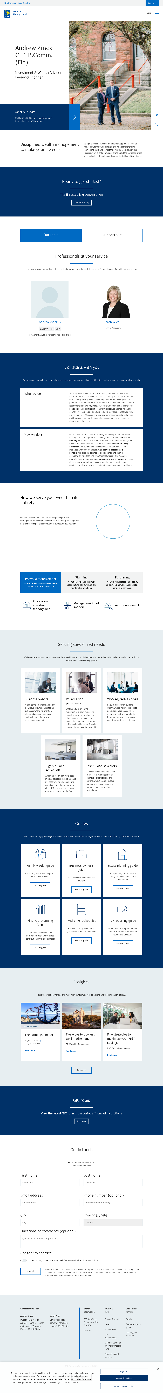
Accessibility (110, 1361)
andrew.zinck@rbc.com (30, 1358)
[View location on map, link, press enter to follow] (81, 1299)
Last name (92, 1176)
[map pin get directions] (81, 1296)
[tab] (40, 582)
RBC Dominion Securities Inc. (17, 3)
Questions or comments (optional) (48, 1231)
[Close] (158, 1368)
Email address (31, 1195)
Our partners (112, 235)
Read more (30, 1050)
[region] (81, 1299)
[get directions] (81, 1296)
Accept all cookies (124, 1377)
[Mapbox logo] (26, 1312)
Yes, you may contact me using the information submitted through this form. (65, 1260)
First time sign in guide (133, 1358)
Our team (51, 235)
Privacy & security (113, 1351)
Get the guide (40, 886)
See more (81, 1070)
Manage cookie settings (124, 1385)
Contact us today (81, 203)
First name (28, 1176)
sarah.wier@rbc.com (59, 1355)
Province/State (95, 1215)
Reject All (124, 1371)
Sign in (129, 1351)
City (23, 1215)
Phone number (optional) (104, 1195)
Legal (107, 1356)
